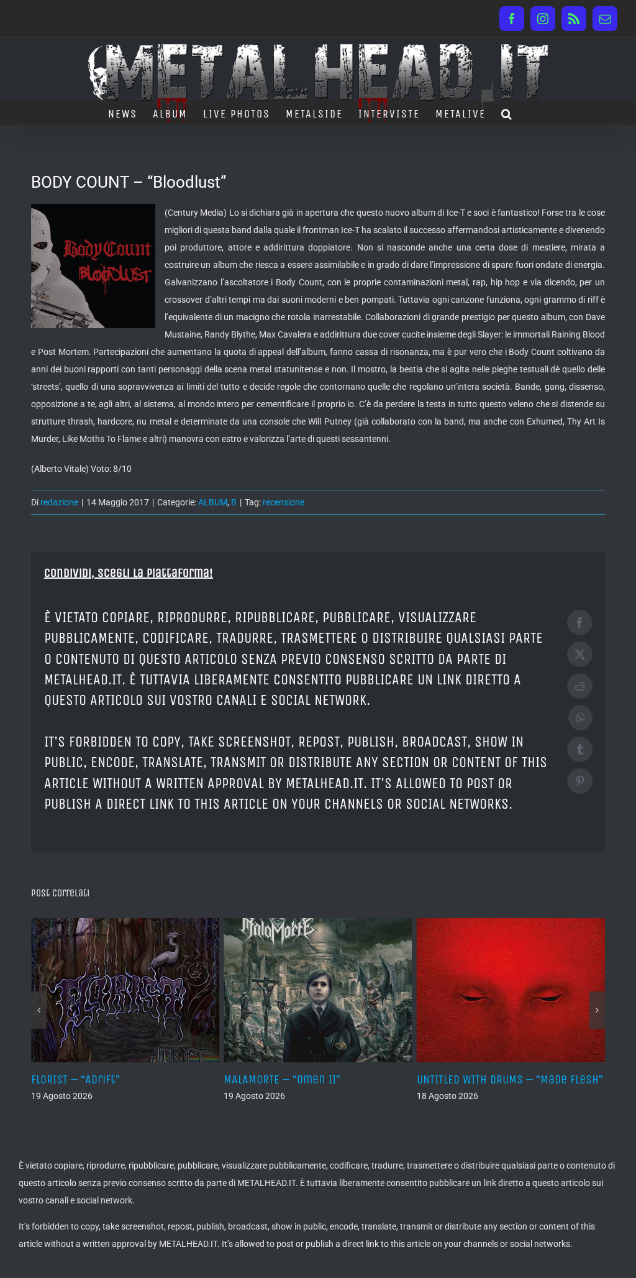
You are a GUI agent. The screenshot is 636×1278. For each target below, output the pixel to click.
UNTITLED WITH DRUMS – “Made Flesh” (510, 1079)
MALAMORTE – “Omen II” (282, 1079)
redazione (59, 502)
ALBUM (212, 502)
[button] (507, 112)
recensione (283, 502)
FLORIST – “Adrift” (75, 1079)
